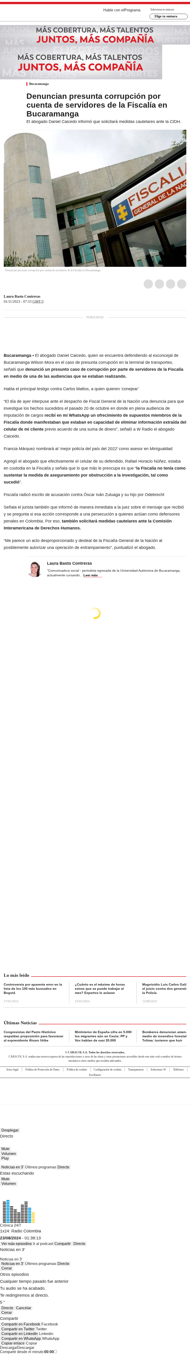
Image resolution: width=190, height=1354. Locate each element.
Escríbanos (95, 1075)
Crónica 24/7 (10, 1225)
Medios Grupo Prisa (95, 1099)
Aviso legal (12, 1069)
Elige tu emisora (166, 16)
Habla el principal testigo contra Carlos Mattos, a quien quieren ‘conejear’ (71, 389)
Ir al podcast (43, 1244)
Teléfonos (178, 1069)
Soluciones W (158, 1069)
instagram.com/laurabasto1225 (49, 296)
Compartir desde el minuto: (27, 1352)
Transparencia (135, 1069)
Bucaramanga (39, 84)
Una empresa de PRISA (95, 1088)
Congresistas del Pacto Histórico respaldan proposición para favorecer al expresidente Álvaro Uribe (33, 1036)
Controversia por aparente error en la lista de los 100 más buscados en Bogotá (33, 989)
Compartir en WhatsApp (21, 1339)
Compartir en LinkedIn (19, 1334)
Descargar (8, 1348)
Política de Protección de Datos (42, 1069)
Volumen (8, 1154)
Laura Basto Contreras (22, 296)
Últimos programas (40, 1167)
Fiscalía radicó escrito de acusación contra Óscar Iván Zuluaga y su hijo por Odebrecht (84, 494)
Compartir (62, 1244)
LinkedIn (170, 284)
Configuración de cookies (108, 1069)
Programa (132, 10)
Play (5, 1158)
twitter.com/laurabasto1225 (43, 296)
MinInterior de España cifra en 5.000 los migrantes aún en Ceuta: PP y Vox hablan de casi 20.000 (103, 1036)
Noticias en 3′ (12, 1167)
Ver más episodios (16, 1244)
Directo (63, 1167)
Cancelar (23, 1308)
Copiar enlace (13, 1343)
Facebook (148, 284)
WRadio (29, 13)
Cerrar (6, 1268)
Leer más (90, 575)
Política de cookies (77, 1069)
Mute (5, 1149)
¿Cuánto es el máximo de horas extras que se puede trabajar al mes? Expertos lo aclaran (100, 989)
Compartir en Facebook (20, 1324)
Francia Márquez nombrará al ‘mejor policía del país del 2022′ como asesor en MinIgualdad (88, 448)
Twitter (159, 284)
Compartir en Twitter (18, 1329)
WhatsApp (181, 284)
